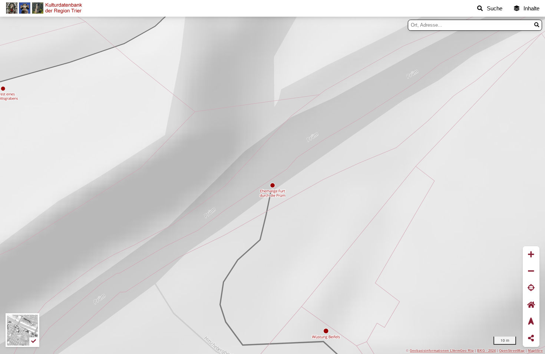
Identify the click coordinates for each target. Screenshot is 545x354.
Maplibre (535, 350)
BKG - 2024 (486, 350)
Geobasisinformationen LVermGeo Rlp (442, 350)
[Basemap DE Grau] (22, 330)
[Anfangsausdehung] (531, 305)
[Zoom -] (531, 271)
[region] (272, 185)
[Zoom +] (531, 254)
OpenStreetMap (512, 350)
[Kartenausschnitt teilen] (531, 338)
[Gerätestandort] (531, 288)
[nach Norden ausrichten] (531, 321)
